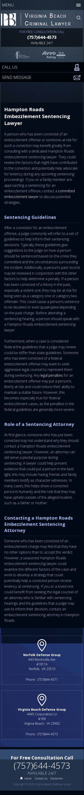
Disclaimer (56, 778)
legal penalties (51, 375)
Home (28, 778)
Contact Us (41, 778)
